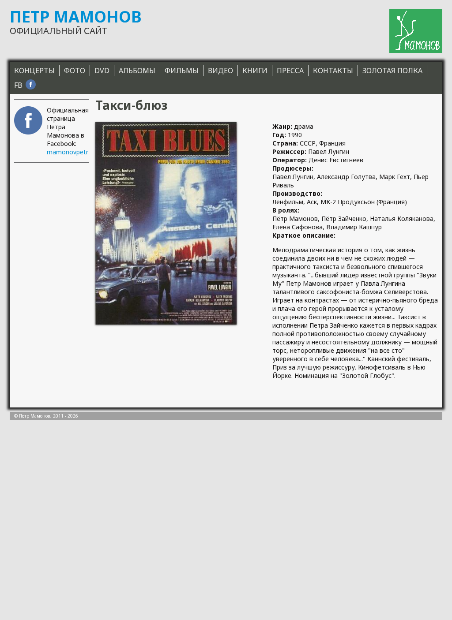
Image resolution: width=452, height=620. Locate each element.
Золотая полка (392, 70)
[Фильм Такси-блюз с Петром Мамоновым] (166, 126)
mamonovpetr (67, 152)
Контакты (333, 70)
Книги (254, 70)
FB (18, 85)
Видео (220, 70)
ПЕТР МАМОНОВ (76, 17)
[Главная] (415, 31)
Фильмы (182, 70)
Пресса (290, 70)
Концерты (34, 70)
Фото (74, 70)
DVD (101, 70)
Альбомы (137, 70)
